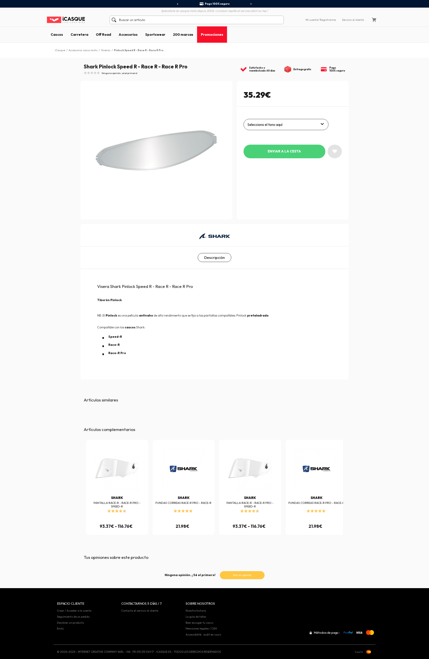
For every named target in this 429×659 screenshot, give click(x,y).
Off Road (103, 34)
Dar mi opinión (242, 575)
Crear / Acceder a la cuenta (74, 610)
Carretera (79, 34)
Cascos (57, 34)
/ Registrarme (327, 19)
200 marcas (183, 34)
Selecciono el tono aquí (264, 124)
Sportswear (155, 34)
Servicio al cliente (353, 19)
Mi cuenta (312, 19)
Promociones (212, 34)
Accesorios (128, 34)
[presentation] (178, 4)
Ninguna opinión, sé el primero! (119, 73)
